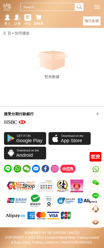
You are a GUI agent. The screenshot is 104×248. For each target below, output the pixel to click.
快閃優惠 (22, 33)
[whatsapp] (17, 169)
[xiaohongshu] (67, 169)
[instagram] (55, 169)
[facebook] (45, 169)
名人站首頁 (7, 7)
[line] (8, 169)
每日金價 (92, 21)
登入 (7, 23)
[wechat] (27, 169)
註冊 (17, 23)
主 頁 (7, 33)
